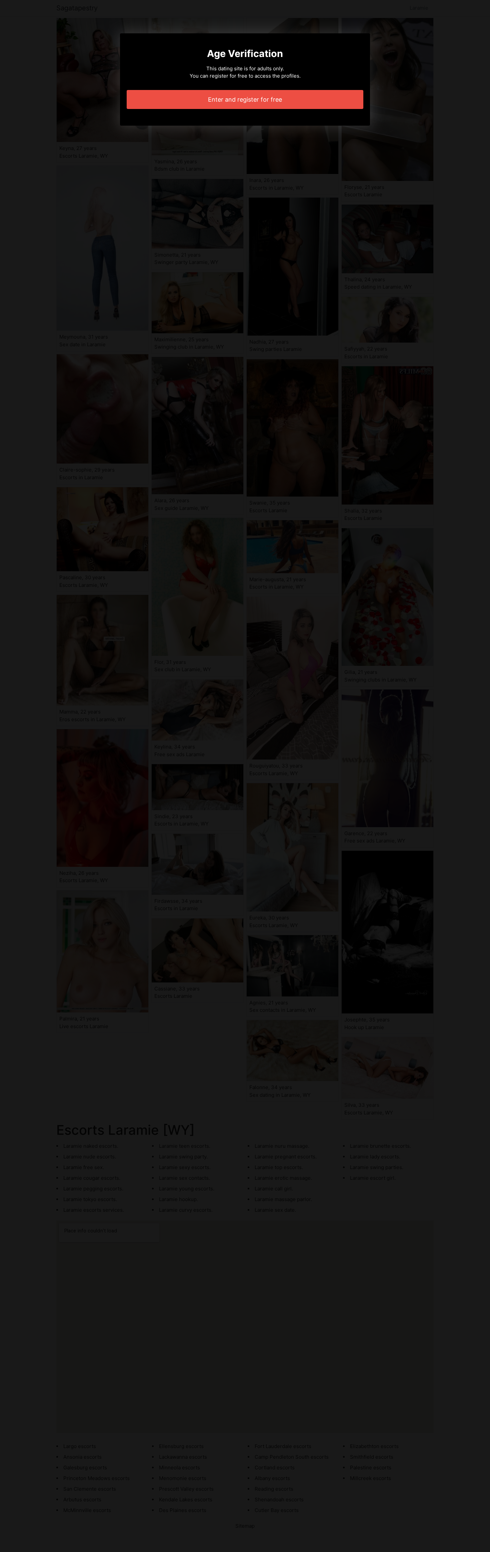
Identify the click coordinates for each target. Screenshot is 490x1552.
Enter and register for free (245, 99)
